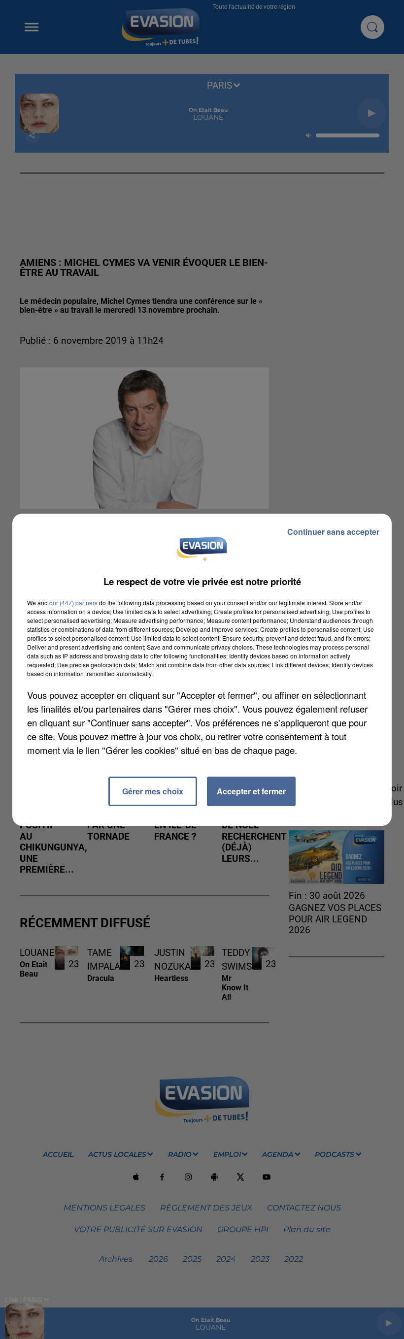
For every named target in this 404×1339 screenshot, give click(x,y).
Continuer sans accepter (333, 531)
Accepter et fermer (251, 791)
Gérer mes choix (152, 791)
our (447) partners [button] (73, 602)
